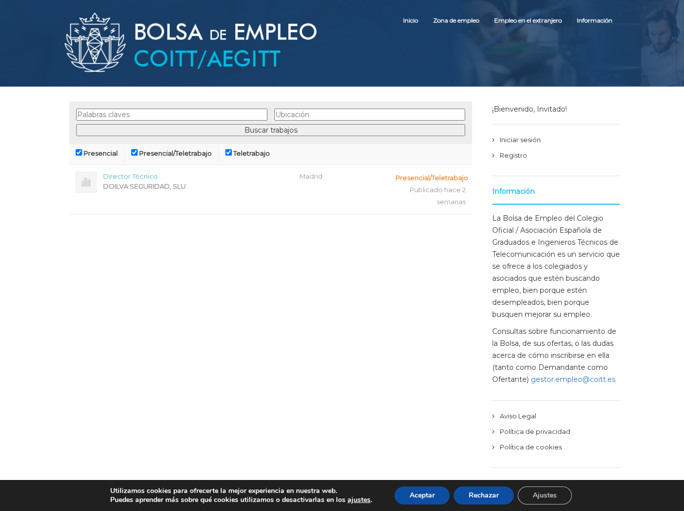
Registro (513, 155)
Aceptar (422, 495)
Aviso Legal (518, 416)
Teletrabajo (251, 153)
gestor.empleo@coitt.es (573, 379)
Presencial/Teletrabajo (175, 153)
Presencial (100, 153)
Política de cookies (531, 447)
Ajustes (545, 495)
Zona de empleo (456, 20)
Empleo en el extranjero (528, 20)
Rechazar (484, 495)
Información (594, 20)
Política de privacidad (535, 431)
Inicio (410, 20)
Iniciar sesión (520, 140)
